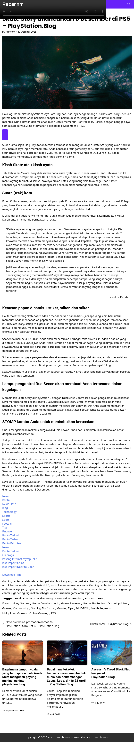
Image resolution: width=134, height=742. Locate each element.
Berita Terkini (10, 535)
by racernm (8, 31)
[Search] (129, 4)
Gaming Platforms (42, 608)
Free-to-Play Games (15, 603)
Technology (9, 512)
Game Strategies (94, 603)
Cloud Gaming (43, 598)
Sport (5, 519)
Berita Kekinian (11, 543)
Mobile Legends (101, 608)
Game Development (45, 603)
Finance (7, 531)
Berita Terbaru (11, 539)
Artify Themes (100, 737)
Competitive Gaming (68, 598)
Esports (90, 598)
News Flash (9, 504)
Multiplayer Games (14, 613)
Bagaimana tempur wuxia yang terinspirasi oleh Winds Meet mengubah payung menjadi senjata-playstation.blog (22, 677)
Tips (4, 527)
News (5, 496)
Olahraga (8, 555)
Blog (5, 508)
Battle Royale (23, 598)
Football (7, 523)
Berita (6, 500)
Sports (6, 516)
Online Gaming (38, 613)
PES (53, 613)
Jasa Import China (13, 563)
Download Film (11, 574)
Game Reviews (70, 603)
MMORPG (82, 608)
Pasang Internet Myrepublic (19, 559)
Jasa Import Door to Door (18, 567)
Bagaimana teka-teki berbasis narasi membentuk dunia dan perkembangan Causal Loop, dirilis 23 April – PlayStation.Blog (66, 677)
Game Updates (117, 603)
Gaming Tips (65, 608)
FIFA (100, 598)
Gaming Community (15, 608)
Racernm (13, 4)
